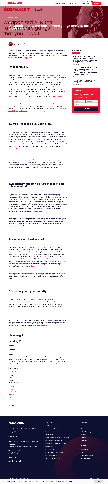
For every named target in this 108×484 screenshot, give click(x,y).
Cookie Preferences (95, 478)
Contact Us (84, 440)
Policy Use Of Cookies (87, 455)
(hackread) (35, 266)
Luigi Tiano (28, 58)
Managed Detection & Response (54, 452)
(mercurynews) (36, 211)
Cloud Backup (49, 435)
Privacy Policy (84, 452)
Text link (11, 394)
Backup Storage (49, 432)
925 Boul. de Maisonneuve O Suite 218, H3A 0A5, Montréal (23, 441)
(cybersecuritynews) (58, 96)
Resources (84, 437)
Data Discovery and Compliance (54, 440)
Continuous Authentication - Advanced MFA (57, 437)
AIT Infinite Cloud (50, 426)
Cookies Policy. (68, 481)
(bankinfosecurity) (15, 148)
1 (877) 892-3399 (90, 1)
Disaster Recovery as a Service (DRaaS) (56, 443)
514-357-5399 (12, 452)
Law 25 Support (85, 458)
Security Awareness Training (53, 458)
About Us (83, 429)
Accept (98, 481)
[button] (57, 3)
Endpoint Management (51, 449)
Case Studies (72, 3)
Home (82, 426)
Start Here (96, 3)
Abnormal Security (36, 299)
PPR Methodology (86, 432)
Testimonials (84, 435)
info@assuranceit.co (14, 450)
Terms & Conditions (86, 449)
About (79, 3)
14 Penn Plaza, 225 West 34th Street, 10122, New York (22, 446)
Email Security (49, 446)
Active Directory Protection (52, 429)
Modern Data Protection (51, 455)
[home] (14, 3)
